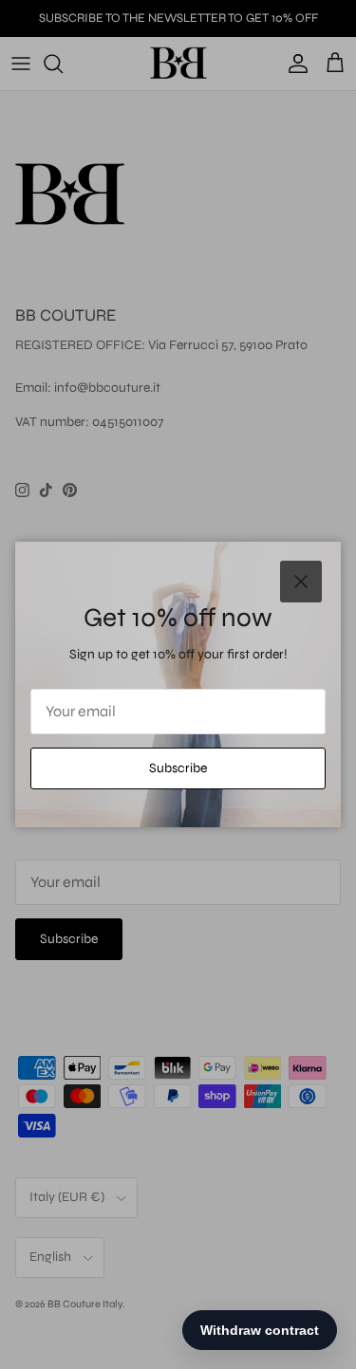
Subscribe (178, 768)
